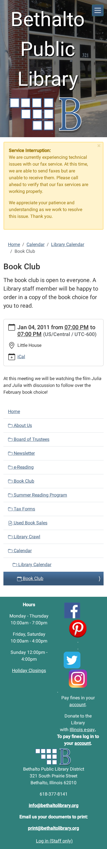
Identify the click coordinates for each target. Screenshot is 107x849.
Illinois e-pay (82, 729)
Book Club (23, 481)
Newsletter (24, 453)
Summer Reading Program (40, 495)
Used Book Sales (30, 522)
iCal (21, 356)
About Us (22, 425)
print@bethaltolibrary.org (53, 828)
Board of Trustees (31, 439)
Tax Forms (24, 509)
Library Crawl (26, 536)
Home (14, 244)
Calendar (36, 244)
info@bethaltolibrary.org (53, 805)
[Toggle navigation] (98, 10)
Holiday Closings (29, 670)
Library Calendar (67, 244)
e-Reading (23, 467)
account (77, 704)
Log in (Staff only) (54, 841)
